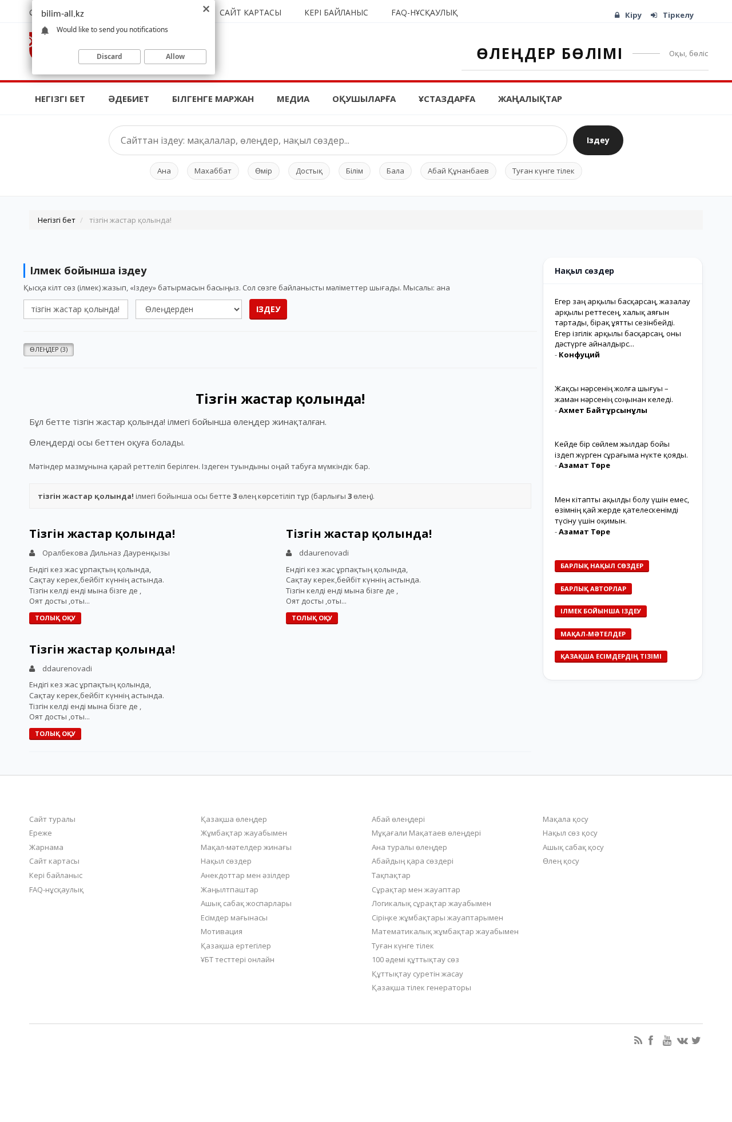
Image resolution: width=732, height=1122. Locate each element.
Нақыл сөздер (226, 861)
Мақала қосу (565, 819)
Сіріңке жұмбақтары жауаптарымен (437, 917)
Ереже (40, 833)
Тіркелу (678, 15)
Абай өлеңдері (398, 819)
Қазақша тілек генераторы (421, 987)
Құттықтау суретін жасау (417, 974)
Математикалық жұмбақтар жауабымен (445, 931)
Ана (164, 171)
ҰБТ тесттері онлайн (237, 959)
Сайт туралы (52, 819)
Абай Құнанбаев (458, 171)
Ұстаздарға (447, 98)
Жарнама (46, 847)
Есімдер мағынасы (234, 917)
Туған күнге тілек (543, 171)
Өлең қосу (561, 861)
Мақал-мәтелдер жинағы (246, 847)
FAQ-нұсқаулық (424, 12)
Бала (395, 171)
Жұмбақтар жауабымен (244, 833)
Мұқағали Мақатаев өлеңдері (426, 833)
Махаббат (213, 171)
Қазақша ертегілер (236, 945)
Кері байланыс (336, 12)
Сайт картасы (250, 12)
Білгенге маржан (213, 98)
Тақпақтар (391, 875)
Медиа (293, 98)
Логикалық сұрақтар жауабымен (431, 903)
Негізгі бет (60, 98)
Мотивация (221, 931)
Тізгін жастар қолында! (102, 533)
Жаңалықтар (530, 98)
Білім (354, 171)
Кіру (633, 15)
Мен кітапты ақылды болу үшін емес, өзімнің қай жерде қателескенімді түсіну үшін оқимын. (622, 510)
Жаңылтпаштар (229, 889)
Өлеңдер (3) (48, 349)
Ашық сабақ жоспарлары (246, 903)
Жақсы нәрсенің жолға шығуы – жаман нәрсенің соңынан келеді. (614, 393)
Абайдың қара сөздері (412, 861)
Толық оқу (55, 617)
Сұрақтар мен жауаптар (416, 889)
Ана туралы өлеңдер (409, 847)
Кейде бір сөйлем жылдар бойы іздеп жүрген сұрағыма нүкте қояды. (621, 449)
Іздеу (598, 140)
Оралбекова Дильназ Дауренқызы (106, 553)
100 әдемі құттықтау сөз (415, 959)
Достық (309, 171)
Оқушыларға (364, 98)
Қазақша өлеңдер (234, 819)
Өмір (263, 171)
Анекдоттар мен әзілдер (245, 875)
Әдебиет (128, 98)
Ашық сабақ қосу (573, 847)
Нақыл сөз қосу (570, 833)
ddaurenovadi (324, 553)
